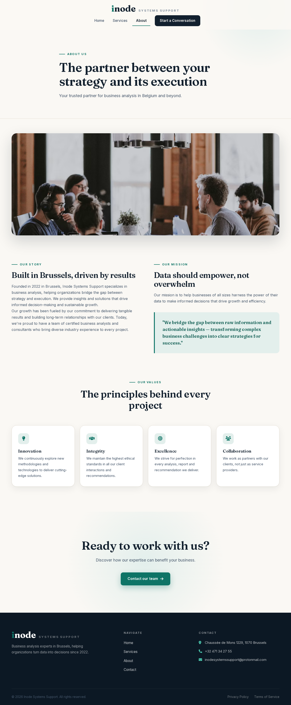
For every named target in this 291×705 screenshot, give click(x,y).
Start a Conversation (177, 20)
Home (99, 20)
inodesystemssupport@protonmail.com (235, 659)
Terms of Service (266, 697)
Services (120, 20)
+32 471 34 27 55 (218, 651)
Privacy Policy (238, 697)
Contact (130, 669)
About (141, 20)
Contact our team (143, 579)
